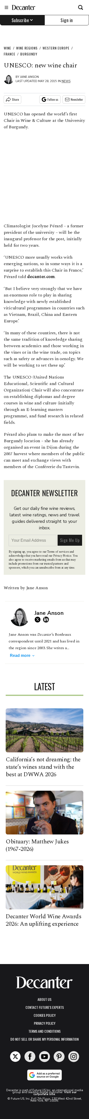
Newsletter (77, 99)
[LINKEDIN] (47, 619)
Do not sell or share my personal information (44, 1039)
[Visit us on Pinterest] (59, 1056)
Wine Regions (27, 47)
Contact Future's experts (44, 1007)
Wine (7, 47)
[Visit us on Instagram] (73, 1056)
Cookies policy (45, 1015)
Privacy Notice (62, 555)
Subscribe (20, 20)
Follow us (52, 99)
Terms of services (58, 551)
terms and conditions (44, 1031)
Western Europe (56, 47)
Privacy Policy (44, 1023)
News (66, 81)
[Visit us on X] (15, 1056)
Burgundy (28, 53)
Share (15, 99)
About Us (44, 999)
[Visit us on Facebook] (29, 1056)
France (9, 53)
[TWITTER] (39, 619)
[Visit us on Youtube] (44, 1056)
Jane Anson (29, 77)
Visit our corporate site (55, 1093)
